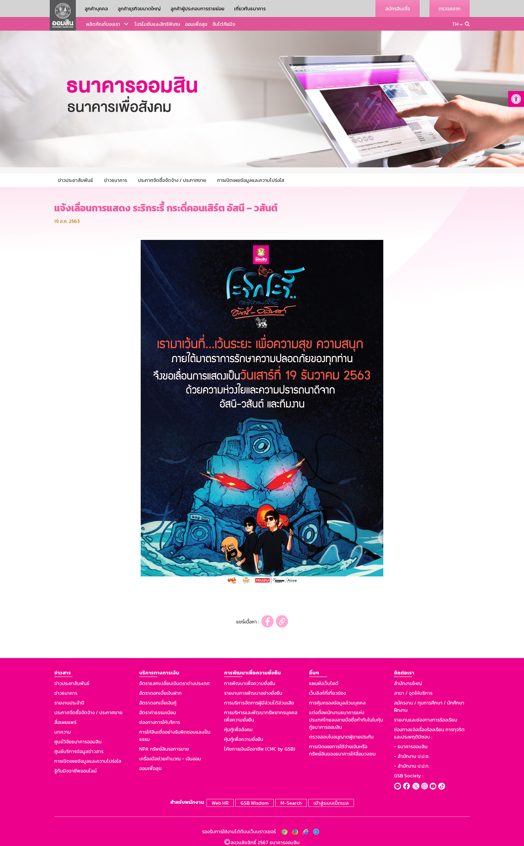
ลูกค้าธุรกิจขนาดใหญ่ (139, 8)
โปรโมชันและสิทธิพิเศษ (157, 24)
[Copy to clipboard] (282, 621)
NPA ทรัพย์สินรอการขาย (164, 748)
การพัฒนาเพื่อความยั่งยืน (249, 683)
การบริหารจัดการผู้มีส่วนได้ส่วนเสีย (259, 702)
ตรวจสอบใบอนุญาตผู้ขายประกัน (341, 736)
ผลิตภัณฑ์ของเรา (103, 24)
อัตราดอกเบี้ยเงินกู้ (157, 702)
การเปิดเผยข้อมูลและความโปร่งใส (87, 761)
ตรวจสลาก (449, 8)
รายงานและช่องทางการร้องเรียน (425, 719)
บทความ (62, 731)
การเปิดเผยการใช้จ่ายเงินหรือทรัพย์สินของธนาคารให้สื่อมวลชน (342, 750)
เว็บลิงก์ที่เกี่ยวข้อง (327, 693)
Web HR (220, 803)
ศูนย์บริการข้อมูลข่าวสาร (78, 751)
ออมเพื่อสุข (196, 24)
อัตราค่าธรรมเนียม (157, 712)
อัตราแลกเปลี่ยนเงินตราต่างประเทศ (174, 683)
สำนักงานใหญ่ (408, 683)
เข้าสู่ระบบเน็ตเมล (331, 803)
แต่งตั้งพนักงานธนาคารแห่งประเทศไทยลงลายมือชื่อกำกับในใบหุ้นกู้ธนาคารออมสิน (346, 720)
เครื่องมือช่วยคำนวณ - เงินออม (170, 758)
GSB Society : (408, 775)
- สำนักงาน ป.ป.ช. (411, 756)
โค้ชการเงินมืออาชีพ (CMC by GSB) (259, 748)
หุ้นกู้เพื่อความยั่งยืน (243, 739)
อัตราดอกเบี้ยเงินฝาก (160, 693)
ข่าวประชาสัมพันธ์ (71, 683)
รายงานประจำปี (69, 702)
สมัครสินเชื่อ (397, 8)
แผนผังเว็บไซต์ (323, 683)
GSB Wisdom (254, 803)
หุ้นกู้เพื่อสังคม (238, 729)
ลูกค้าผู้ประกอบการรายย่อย (197, 8)
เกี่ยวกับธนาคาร (250, 8)
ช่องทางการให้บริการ (159, 722)
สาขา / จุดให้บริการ (413, 693)
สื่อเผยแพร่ (65, 722)
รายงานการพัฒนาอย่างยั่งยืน (253, 693)
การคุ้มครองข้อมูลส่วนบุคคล (337, 702)
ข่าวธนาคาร (65, 693)
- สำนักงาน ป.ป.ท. (411, 765)
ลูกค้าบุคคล (96, 8)
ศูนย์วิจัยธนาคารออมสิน (78, 741)
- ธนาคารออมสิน (411, 746)
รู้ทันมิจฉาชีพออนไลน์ (75, 770)
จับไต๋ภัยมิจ (223, 24)
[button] (516, 99)
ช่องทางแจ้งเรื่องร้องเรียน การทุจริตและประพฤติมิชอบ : (429, 733)
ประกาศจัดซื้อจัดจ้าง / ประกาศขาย (88, 712)
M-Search (291, 803)
